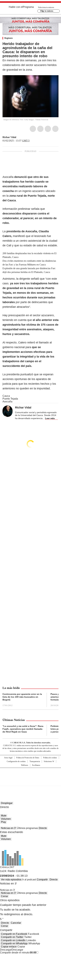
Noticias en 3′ (8, 828)
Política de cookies (50, 758)
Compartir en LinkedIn (13, 940)
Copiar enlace (9, 946)
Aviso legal (8, 758)
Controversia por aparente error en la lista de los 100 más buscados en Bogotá (22, 697)
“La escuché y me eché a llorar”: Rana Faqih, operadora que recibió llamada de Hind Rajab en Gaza (23, 729)
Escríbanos (36, 765)
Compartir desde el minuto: (18, 952)
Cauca (6, 396)
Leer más (50, 418)
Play (3, 822)
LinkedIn (48, 129)
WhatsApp (55, 129)
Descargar (6, 949)
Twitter (40, 129)
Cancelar (16, 922)
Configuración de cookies (16, 761)
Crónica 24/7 (7, 867)
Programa (28, 7)
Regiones (8, 38)
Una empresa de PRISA (30, 774)
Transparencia (35, 761)
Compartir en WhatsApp (14, 943)
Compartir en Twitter (12, 937)
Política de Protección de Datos (27, 758)
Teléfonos (24, 765)
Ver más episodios (11, 879)
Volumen (6, 819)
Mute (3, 815)
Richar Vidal (9, 137)
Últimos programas (27, 828)
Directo (43, 828)
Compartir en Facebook (14, 934)
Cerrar (4, 896)
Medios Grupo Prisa (30, 782)
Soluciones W (49, 761)
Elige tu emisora (46, 11)
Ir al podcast (29, 879)
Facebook (33, 129)
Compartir (42, 879)
